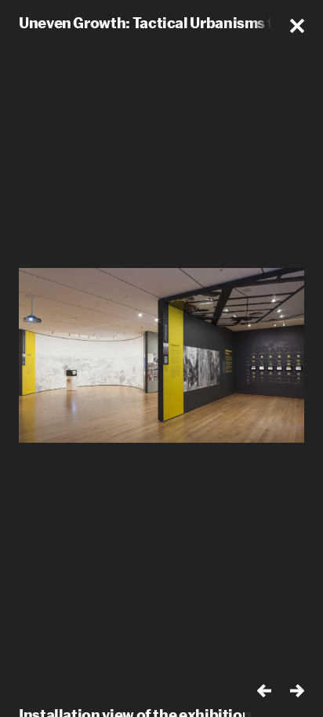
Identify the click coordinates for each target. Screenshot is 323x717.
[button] (297, 26)
